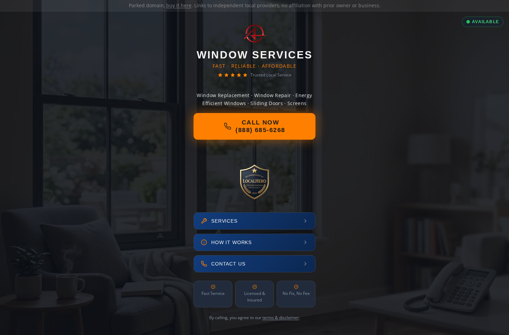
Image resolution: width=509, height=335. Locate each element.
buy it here (178, 5)
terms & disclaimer (280, 317)
